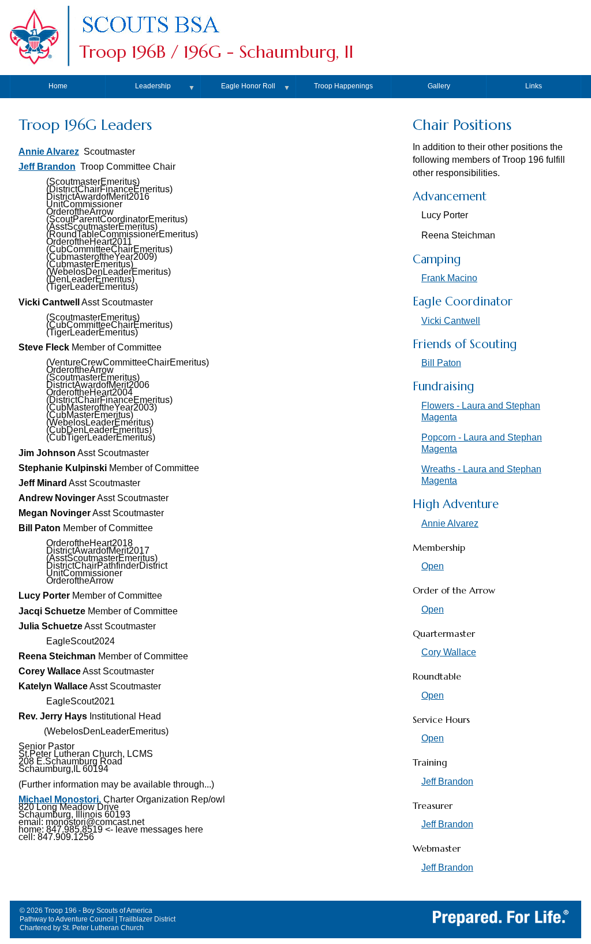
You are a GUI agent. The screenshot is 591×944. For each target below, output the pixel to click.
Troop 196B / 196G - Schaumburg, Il (216, 51)
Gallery (439, 86)
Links (533, 86)
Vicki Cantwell (450, 321)
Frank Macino (449, 278)
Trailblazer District (147, 919)
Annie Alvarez (48, 151)
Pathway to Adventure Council (67, 919)
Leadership (153, 86)
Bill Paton (441, 363)
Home (58, 86)
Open (432, 566)
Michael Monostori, (59, 799)
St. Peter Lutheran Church (103, 927)
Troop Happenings (343, 86)
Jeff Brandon (47, 166)
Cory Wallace (448, 652)
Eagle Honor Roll (248, 86)
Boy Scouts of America (117, 910)
